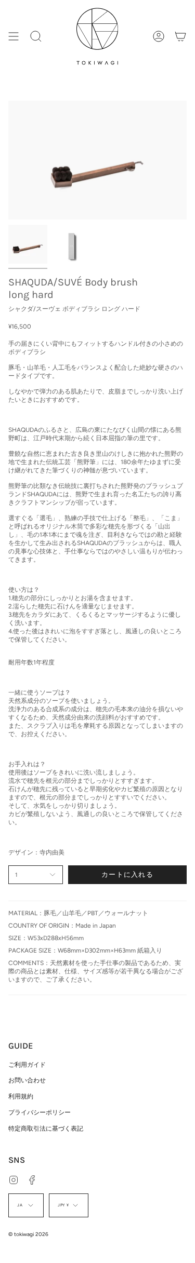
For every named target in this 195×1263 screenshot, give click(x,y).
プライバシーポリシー (39, 1112)
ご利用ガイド (27, 1064)
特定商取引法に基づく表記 (45, 1128)
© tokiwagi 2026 (28, 1234)
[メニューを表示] (13, 36)
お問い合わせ (27, 1080)
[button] (36, 36)
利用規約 (20, 1096)
